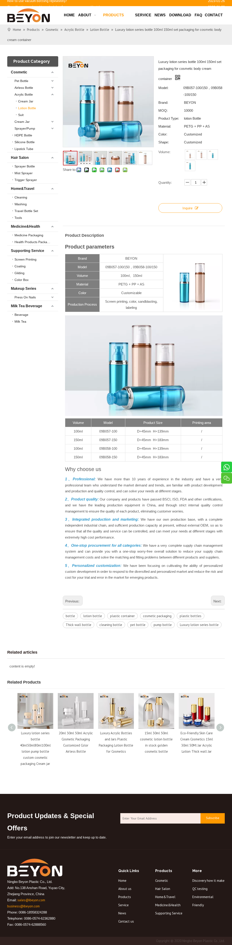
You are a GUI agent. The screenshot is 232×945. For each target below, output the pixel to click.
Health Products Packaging (33, 242)
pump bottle (163, 625)
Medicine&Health (25, 226)
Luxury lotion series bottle (199, 625)
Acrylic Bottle (23, 94)
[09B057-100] (190, 154)
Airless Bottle (23, 87)
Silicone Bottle (24, 142)
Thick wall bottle (78, 625)
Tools (18, 218)
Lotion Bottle (27, 108)
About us (124, 889)
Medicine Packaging (28, 235)
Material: (164, 126)
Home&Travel (22, 189)
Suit (21, 115)
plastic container (122, 616)
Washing (20, 204)
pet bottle (137, 625)
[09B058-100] (212, 154)
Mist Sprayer (23, 173)
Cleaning (20, 197)
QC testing (200, 889)
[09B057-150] (201, 154)
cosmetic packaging (157, 616)
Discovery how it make (208, 880)
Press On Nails (25, 297)
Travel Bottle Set (26, 211)
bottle (70, 616)
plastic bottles (190, 616)
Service (123, 905)
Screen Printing (25, 259)
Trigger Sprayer (25, 180)
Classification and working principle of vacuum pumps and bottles (55, 5)
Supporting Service (27, 251)
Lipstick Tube (23, 149)
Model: (163, 88)
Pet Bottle (21, 81)
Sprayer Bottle (24, 166)
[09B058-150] (190, 165)
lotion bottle (92, 616)
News (122, 913)
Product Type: (168, 118)
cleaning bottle (110, 625)
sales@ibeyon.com (31, 900)
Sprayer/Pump (24, 128)
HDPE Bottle (23, 135)
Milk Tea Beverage (26, 306)
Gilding (19, 273)
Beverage (21, 315)
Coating (20, 266)
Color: (162, 134)
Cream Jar (25, 101)
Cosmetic (19, 72)
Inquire (187, 208)
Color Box (21, 280)
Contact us (126, 921)
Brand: (163, 102)
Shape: (163, 142)
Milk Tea (20, 321)
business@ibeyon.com (23, 906)
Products (124, 897)
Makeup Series (23, 288)
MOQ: (163, 110)
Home (122, 880)
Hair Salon (20, 158)
